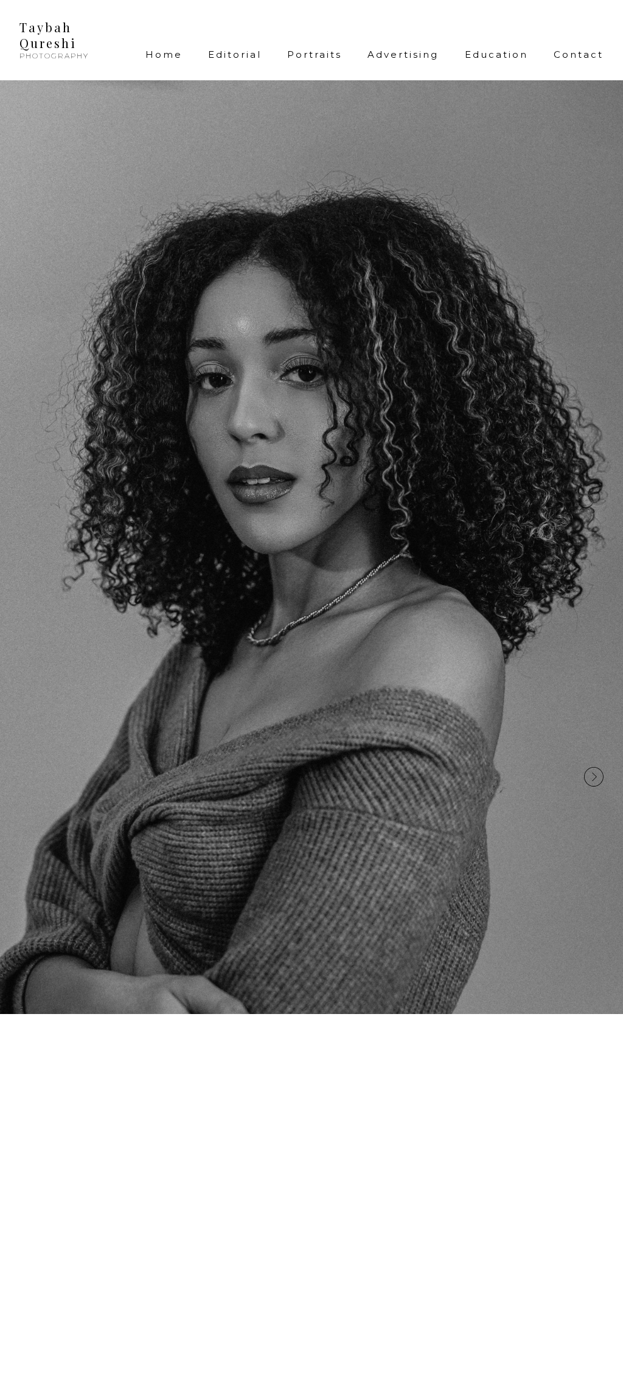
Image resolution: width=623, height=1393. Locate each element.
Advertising (403, 54)
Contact (579, 54)
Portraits (314, 54)
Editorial (235, 54)
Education (496, 54)
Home (164, 54)
